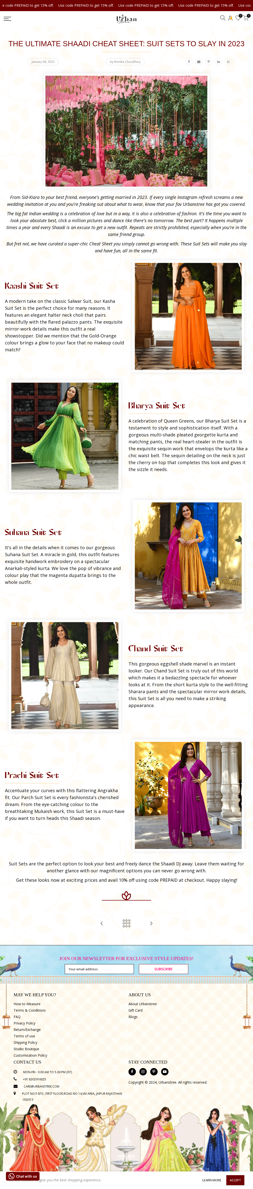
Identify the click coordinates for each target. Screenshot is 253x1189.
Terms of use (24, 1036)
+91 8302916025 (34, 1079)
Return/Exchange (27, 1029)
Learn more (211, 1180)
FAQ (17, 1016)
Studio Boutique (26, 1048)
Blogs (133, 1016)
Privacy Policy (24, 1023)
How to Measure (27, 1003)
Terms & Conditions (30, 1010)
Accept (235, 1180)
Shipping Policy (25, 1042)
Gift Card (135, 1010)
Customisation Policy (30, 1055)
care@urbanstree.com (41, 1086)
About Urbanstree (142, 1003)
